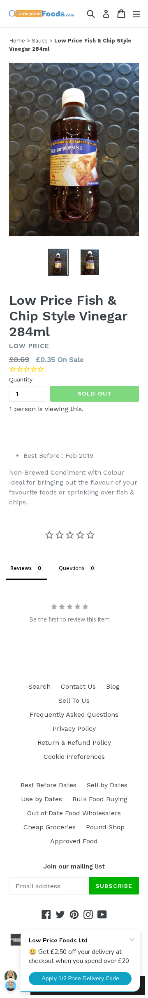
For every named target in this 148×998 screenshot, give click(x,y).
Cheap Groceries (49, 827)
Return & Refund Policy (74, 742)
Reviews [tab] (21, 568)
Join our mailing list (74, 866)
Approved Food (74, 841)
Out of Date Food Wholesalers (74, 813)
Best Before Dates (48, 785)
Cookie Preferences (74, 756)
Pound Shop (105, 827)
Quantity (20, 379)
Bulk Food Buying (99, 799)
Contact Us (78, 686)
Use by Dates (41, 799)
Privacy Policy (74, 728)
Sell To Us (74, 700)
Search (39, 686)
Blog (113, 686)
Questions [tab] (72, 568)
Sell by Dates (107, 785)
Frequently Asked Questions (74, 714)
